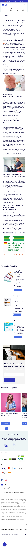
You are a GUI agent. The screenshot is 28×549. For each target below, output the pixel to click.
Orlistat (4, 22)
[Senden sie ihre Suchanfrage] (24, 4)
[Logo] (4, 5)
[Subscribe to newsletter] (25, 534)
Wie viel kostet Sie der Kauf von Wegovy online (9, 414)
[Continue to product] (11, 402)
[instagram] (6, 480)
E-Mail (5, 372)
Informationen (4, 525)
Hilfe (21, 438)
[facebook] (2, 480)
